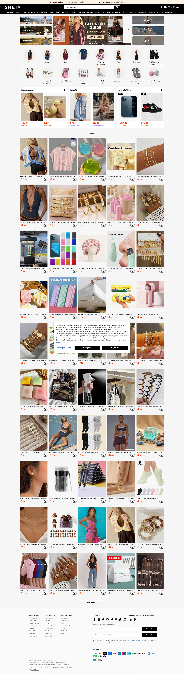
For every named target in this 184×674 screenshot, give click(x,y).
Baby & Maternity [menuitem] (141, 12)
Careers (31, 628)
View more (91, 603)
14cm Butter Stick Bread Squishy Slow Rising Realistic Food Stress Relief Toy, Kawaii (121, 314)
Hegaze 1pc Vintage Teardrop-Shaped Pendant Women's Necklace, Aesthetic (121, 498)
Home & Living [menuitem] (100, 12)
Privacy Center (33, 662)
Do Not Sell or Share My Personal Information (42, 665)
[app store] (130, 620)
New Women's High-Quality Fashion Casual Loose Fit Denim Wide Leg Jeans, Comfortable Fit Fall (92, 360)
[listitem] (33, 159)
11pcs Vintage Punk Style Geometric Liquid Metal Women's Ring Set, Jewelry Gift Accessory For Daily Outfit (63, 590)
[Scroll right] (178, 12)
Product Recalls (65, 626)
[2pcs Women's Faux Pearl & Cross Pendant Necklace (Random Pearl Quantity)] (33, 525)
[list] (110, 619)
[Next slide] (128, 29)
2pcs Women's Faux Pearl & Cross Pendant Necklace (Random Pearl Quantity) (33, 544)
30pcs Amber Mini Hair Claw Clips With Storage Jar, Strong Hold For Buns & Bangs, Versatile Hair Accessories (63, 544)
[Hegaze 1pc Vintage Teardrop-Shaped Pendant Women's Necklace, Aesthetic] (121, 479)
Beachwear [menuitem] (44, 12)
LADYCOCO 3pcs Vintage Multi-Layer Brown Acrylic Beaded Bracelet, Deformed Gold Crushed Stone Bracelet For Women (150, 544)
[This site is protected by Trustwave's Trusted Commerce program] (94, 660)
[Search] (117, 7)
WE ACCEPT (97, 650)
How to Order (49, 626)
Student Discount (34, 631)
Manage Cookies (61, 662)
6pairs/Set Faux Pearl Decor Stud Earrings (33, 452)
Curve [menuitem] (57, 12)
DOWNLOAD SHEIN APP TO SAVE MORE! (142, 615)
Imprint (63, 667)
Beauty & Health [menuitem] (127, 12)
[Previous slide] (55, 29)
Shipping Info (49, 618)
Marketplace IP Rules (35, 667)
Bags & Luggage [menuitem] (154, 12)
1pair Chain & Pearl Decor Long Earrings (33, 498)
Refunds (47, 623)
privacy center (122, 642)
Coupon (63, 628)
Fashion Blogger (34, 623)
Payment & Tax (65, 621)
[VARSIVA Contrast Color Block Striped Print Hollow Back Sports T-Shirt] (121, 525)
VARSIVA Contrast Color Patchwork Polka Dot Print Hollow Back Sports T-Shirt (33, 176)
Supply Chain (33, 626)
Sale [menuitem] (24, 12)
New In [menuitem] (18, 12)
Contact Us (64, 618)
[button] (174, 7)
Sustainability (33, 621)
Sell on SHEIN (49, 636)
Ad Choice (70, 667)
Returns (47, 621)
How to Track (49, 628)
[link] (46, 2)
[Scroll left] (175, 12)
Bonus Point (64, 623)
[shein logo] (12, 7)
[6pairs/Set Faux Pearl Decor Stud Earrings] (33, 433)
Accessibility (54, 667)
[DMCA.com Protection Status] (100, 660)
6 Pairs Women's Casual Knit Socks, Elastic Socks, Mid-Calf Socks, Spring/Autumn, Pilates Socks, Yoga (92, 452)
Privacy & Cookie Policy (134, 640)
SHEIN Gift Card (65, 631)
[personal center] (161, 7)
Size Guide (48, 631)
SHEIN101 (32, 633)
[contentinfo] (125, 654)
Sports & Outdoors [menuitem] (167, 12)
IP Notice (46, 667)
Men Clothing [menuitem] (65, 12)
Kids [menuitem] (51, 12)
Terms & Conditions (63, 665)
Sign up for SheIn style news (103, 625)
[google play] (134, 620)
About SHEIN (33, 618)
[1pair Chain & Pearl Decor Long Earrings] (33, 479)
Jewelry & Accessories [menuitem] (113, 12)
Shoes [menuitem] (73, 12)
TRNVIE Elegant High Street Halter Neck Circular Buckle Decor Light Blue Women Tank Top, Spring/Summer (33, 222)
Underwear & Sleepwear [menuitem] (85, 12)
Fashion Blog (33, 636)
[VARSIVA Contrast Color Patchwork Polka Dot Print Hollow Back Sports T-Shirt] (33, 156)
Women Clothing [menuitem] (33, 12)
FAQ (62, 633)
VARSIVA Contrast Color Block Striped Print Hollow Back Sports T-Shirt (121, 544)
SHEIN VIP (48, 633)
